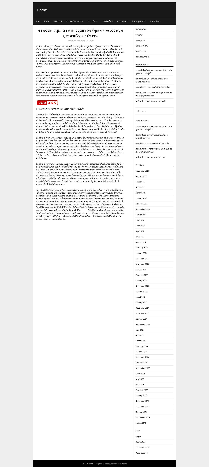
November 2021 (142, 313)
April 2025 (140, 187)
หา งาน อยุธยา (63, 109)
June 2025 (140, 182)
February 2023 (142, 275)
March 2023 (141, 269)
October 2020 (141, 363)
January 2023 (141, 280)
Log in (138, 436)
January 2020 (141, 395)
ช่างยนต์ (139, 40)
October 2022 (141, 291)
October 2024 (141, 204)
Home (42, 10)
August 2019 (141, 423)
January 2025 (141, 198)
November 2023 (142, 264)
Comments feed (142, 447)
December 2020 (142, 357)
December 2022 (142, 286)
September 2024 (143, 209)
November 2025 (142, 171)
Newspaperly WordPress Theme (114, 464)
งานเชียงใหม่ (107, 21)
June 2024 (140, 226)
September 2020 (143, 368)
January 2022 (141, 302)
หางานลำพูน (155, 21)
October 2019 (141, 412)
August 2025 (141, 176)
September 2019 (143, 417)
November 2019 (142, 406)
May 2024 (140, 231)
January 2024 (141, 253)
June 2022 (140, 297)
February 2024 (142, 247)
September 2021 (143, 324)
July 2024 (140, 220)
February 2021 (142, 346)
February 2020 (142, 390)
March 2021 (141, 341)
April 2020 (140, 384)
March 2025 (141, 193)
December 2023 (142, 258)
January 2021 (141, 352)
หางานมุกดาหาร (139, 21)
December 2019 (142, 401)
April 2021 (140, 335)
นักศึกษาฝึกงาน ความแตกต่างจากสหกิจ (151, 101)
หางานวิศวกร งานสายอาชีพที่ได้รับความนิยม (153, 87)
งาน (37, 21)
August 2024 (141, 215)
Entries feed (141, 442)
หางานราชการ (141, 57)
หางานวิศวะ (93, 21)
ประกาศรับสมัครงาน (74, 21)
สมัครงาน (58, 21)
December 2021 (142, 308)
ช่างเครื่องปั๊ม (141, 46)
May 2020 (140, 379)
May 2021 (140, 330)
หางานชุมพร (122, 21)
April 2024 (140, 236)
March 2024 (141, 242)
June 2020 (140, 374)
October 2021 (141, 319)
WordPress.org (142, 453)
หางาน (46, 21)
